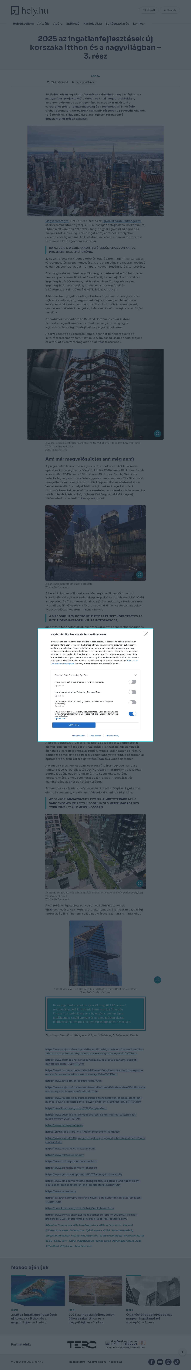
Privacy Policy (112, 735)
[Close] (147, 635)
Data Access (95, 735)
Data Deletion (78, 735)
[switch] (132, 682)
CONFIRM (74, 725)
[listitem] (95, 675)
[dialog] (95, 685)
